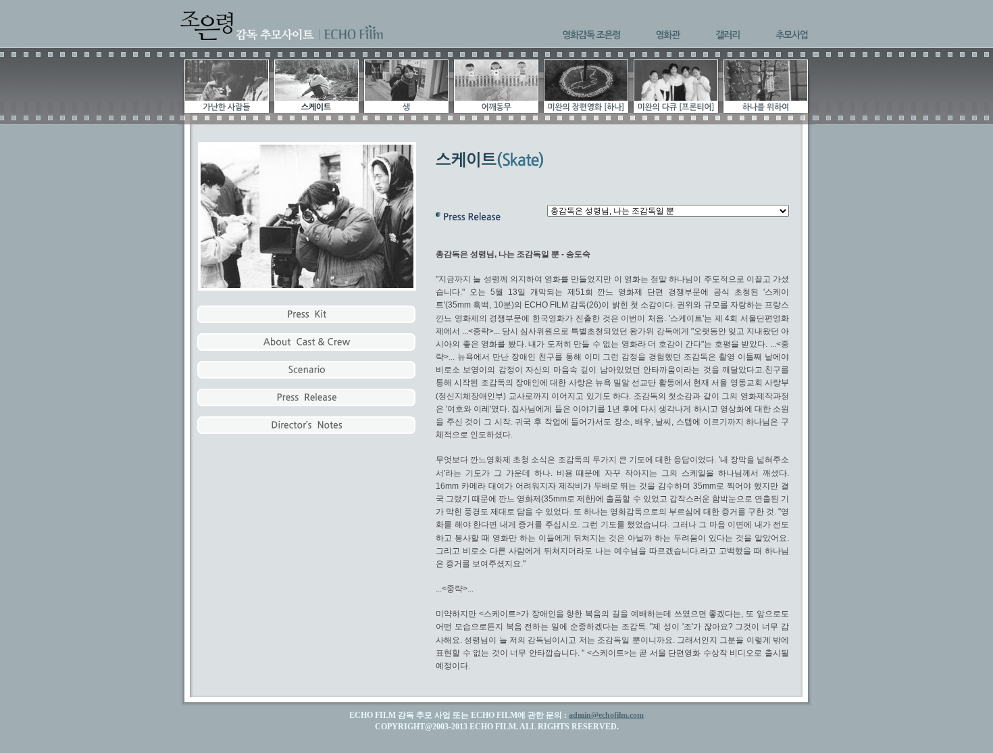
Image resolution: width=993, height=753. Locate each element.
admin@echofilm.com (606, 715)
